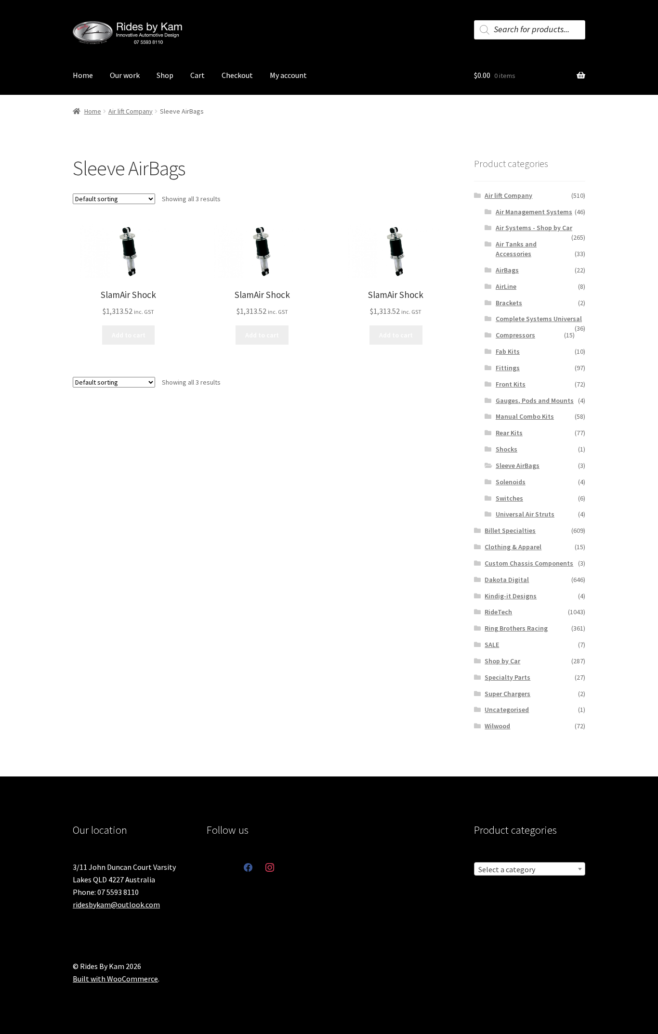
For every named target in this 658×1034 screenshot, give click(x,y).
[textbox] (529, 869)
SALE (492, 644)
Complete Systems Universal (539, 318)
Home (83, 75)
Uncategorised (507, 709)
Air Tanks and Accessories (516, 249)
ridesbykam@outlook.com (116, 904)
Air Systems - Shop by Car (534, 227)
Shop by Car (502, 661)
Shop (165, 75)
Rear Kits (509, 432)
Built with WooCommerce (115, 978)
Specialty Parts (507, 677)
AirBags (507, 270)
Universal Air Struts (525, 514)
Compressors (515, 335)
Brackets (509, 302)
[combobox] (529, 869)
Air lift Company (130, 111)
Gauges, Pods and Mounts (535, 400)
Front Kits (511, 384)
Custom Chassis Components (529, 563)
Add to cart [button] (128, 335)
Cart (197, 75)
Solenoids (511, 482)
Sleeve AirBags (518, 465)
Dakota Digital (507, 579)
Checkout (237, 75)
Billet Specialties (510, 530)
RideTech (498, 611)
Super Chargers (507, 693)
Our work (125, 75)
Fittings (508, 367)
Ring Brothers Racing (516, 628)
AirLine (506, 286)
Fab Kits (508, 351)
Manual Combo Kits (525, 416)
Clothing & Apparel (513, 547)
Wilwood (497, 726)
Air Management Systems (534, 211)
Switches (509, 498)
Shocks (506, 449)
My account (288, 75)
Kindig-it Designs (511, 596)
